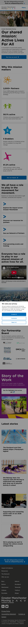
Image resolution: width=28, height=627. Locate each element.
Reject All (14, 322)
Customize (14, 318)
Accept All (14, 314)
